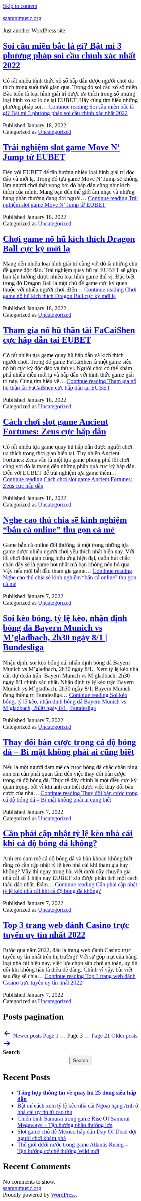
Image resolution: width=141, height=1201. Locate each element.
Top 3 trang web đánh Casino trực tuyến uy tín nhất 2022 (66, 929)
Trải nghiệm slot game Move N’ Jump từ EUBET (61, 152)
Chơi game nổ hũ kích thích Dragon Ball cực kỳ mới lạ (69, 243)
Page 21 (100, 1036)
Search (11, 1052)
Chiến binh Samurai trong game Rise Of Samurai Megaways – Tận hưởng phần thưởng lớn (73, 1121)
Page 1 (51, 1036)
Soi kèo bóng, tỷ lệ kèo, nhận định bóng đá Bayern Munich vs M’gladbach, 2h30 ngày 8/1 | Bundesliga (65, 632)
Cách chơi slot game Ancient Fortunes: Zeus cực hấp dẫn (55, 426)
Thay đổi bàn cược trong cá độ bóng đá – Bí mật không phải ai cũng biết (69, 747)
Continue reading (68, 110)
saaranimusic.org (22, 18)
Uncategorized (54, 132)
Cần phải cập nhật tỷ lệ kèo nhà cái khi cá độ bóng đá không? (68, 838)
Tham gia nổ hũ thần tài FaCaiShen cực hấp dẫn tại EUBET (69, 335)
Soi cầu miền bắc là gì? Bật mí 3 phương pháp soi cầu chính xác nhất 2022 (69, 55)
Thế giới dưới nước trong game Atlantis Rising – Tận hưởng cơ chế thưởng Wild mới (72, 1147)
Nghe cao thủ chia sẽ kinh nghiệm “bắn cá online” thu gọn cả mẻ (65, 524)
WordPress (63, 1195)
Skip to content (20, 6)
